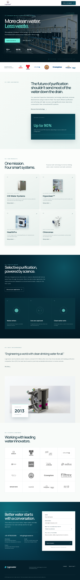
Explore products (12, 40)
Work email (48, 520)
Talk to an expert (68, 3)
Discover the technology (39, 109)
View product (11, 203)
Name (46, 514)
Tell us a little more (51, 532)
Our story (8, 366)
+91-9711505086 (10, 536)
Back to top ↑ (72, 566)
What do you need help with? (53, 526)
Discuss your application (14, 289)
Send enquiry (59, 543)
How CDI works (28, 40)
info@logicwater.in (26, 536)
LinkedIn (65, 566)
